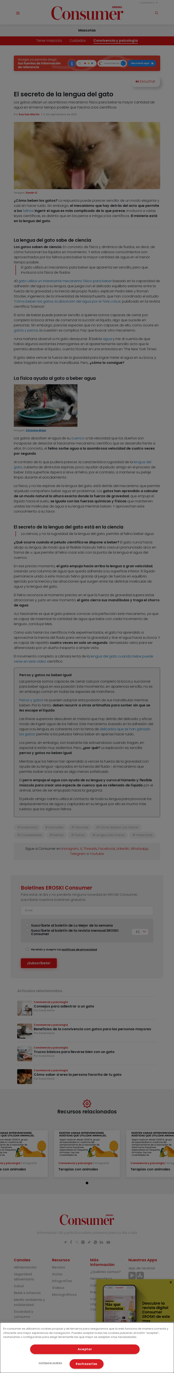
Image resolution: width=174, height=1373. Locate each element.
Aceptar (85, 1349)
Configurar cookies (50, 1363)
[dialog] (87, 1347)
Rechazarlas (86, 1364)
